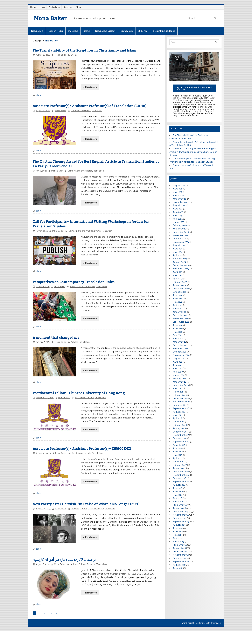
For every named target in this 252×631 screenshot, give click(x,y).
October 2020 (179, 351)
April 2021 (177, 335)
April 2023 (178, 278)
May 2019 (177, 388)
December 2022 (181, 288)
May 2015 (177, 534)
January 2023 (179, 285)
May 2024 (177, 252)
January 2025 (179, 228)
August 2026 (179, 185)
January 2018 (179, 428)
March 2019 (178, 391)
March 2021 (178, 338)
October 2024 (179, 238)
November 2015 (181, 514)
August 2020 (179, 358)
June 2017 (178, 451)
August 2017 (179, 445)
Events (74, 55)
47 (51, 613)
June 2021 (178, 328)
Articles (74, 342)
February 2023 (180, 282)
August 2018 (179, 411)
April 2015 (177, 538)
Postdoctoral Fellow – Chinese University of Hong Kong (79, 392)
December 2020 (181, 345)
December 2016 (181, 471)
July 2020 (177, 362)
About (78, 7)
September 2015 (181, 521)
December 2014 (181, 551)
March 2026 (178, 195)
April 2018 (177, 418)
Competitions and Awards (80, 171)
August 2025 (179, 205)
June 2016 (178, 491)
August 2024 (179, 245)
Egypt (86, 30)
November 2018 (181, 401)
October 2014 (179, 558)
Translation (37, 30)
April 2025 (178, 218)
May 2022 (177, 302)
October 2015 (179, 518)
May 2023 (177, 275)
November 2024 (181, 235)
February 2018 (180, 425)
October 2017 (179, 438)
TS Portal (142, 30)
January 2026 (179, 198)
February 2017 (180, 465)
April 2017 (177, 458)
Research (68, 7)
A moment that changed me (56, 337)
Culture (83, 509)
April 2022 (178, 305)
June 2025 (178, 212)
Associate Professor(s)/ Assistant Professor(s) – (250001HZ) (82, 448)
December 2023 (181, 265)
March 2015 (178, 541)
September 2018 (181, 408)
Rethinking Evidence (164, 30)
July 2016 (177, 488)
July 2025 (177, 208)
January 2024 (179, 262)
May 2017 (177, 455)
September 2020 (181, 355)
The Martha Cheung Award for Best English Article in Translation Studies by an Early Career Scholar (193, 152)
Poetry (100, 509)
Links (42, 7)
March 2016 (178, 501)
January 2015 (179, 548)
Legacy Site (127, 30)
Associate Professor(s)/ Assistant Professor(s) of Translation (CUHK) (90, 105)
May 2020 (177, 368)
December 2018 (181, 398)
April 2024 (178, 255)
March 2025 (178, 222)
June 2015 (178, 531)
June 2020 (178, 365)
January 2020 (179, 382)
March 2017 (178, 461)
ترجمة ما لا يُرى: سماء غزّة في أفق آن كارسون (64, 559)
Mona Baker (50, 18)
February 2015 (180, 545)
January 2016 (179, 508)
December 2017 (181, 431)
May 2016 (177, 495)
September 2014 (181, 561)
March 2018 (178, 421)
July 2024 (177, 248)
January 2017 (179, 468)
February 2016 (180, 505)
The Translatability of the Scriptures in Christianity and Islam (84, 50)
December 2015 (181, 511)
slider (38, 95)
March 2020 (178, 375)
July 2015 (177, 528)
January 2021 (179, 342)
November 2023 (181, 268)
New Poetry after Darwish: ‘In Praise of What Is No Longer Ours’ (86, 504)
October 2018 (179, 405)
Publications (54, 7)
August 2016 (179, 485)
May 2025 (177, 215)
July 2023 (177, 272)
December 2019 (181, 385)
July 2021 (177, 325)
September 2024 (181, 242)
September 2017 (181, 441)
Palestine (73, 30)
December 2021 (181, 315)
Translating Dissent (105, 30)
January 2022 (179, 312)
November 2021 (181, 318)
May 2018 (177, 415)
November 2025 (181, 202)
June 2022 (178, 298)
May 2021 (177, 332)
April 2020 (178, 371)
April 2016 (177, 498)
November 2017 (181, 435)
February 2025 (180, 225)
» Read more (90, 87)
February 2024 (180, 258)
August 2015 (179, 525)
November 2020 (181, 348)
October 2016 (179, 478)
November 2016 (181, 475)
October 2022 (179, 292)
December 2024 (181, 232)
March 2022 (178, 308)
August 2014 (179, 564)
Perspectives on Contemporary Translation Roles (73, 281)
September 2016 (181, 481)
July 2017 (177, 448)
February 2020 (180, 378)
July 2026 (177, 188)
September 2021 (181, 322)
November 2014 (181, 554)
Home (33, 7)
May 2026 (177, 192)
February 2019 (180, 395)
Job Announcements (81, 110)
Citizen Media (56, 30)
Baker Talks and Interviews (82, 286)
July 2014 (177, 568)
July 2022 (177, 295)
